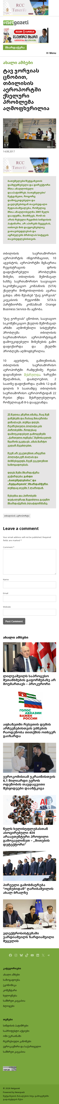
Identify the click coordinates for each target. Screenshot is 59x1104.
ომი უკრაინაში (12, 1036)
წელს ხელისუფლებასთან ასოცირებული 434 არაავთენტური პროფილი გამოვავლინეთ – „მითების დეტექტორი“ (26, 836)
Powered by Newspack (14, 1092)
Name (6, 579)
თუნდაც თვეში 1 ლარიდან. (26, 487)
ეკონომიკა (9, 985)
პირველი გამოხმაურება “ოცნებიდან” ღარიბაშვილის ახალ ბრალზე (28, 889)
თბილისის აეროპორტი (16, 515)
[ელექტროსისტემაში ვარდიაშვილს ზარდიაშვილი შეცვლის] (29, 915)
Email (5, 593)
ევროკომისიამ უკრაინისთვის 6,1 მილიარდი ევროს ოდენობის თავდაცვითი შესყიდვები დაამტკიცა (29, 782)
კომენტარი (10, 990)
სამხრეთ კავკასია (14, 1000)
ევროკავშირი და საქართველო (22, 1046)
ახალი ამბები (18, 62)
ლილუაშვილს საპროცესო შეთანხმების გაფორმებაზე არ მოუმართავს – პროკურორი (29, 680)
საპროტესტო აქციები (16, 1030)
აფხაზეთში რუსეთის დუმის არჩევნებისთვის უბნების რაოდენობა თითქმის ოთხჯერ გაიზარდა (29, 730)
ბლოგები (8, 1005)
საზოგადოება (11, 979)
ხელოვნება (10, 995)
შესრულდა (32, 374)
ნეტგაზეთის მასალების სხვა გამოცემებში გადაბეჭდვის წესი (26, 1098)
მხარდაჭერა (15, 47)
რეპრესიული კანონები (17, 1041)
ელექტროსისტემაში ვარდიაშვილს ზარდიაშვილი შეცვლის (28, 937)
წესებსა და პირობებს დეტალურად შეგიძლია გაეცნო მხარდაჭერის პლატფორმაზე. (29, 499)
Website (7, 606)
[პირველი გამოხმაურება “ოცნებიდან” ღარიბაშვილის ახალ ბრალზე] (29, 866)
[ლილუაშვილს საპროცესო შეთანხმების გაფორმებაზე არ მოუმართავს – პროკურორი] (29, 657)
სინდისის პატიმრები (15, 1025)
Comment (8, 547)
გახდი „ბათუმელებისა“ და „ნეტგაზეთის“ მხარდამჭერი (28, 480)
